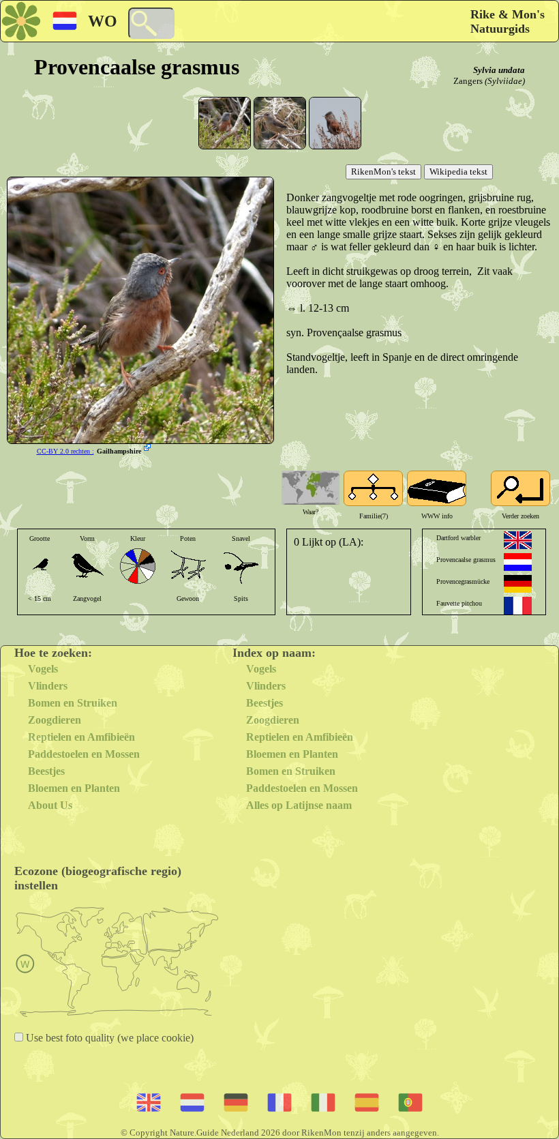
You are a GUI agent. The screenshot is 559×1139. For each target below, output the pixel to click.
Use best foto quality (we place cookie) (108, 1038)
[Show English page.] (518, 540)
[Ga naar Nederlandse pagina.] (518, 562)
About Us (50, 805)
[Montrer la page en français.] (518, 606)
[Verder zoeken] (520, 488)
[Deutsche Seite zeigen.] (518, 584)
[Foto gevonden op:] (148, 449)
